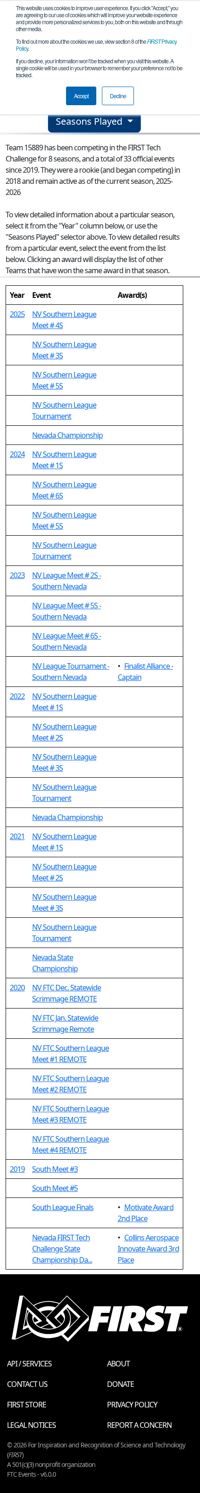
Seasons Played (90, 121)
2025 (17, 314)
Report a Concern (139, 1425)
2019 (17, 1169)
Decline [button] (118, 96)
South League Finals (62, 1207)
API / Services (29, 1363)
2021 (17, 836)
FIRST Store (26, 1404)
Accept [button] (81, 96)
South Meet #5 (55, 1188)
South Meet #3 (55, 1169)
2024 (17, 454)
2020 (17, 987)
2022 (17, 696)
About (118, 1363)
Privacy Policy (132, 1404)
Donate (120, 1384)
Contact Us (27, 1384)
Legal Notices (31, 1425)
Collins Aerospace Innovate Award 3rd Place (148, 1248)
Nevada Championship (67, 435)
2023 (17, 575)
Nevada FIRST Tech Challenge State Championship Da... (62, 1248)
